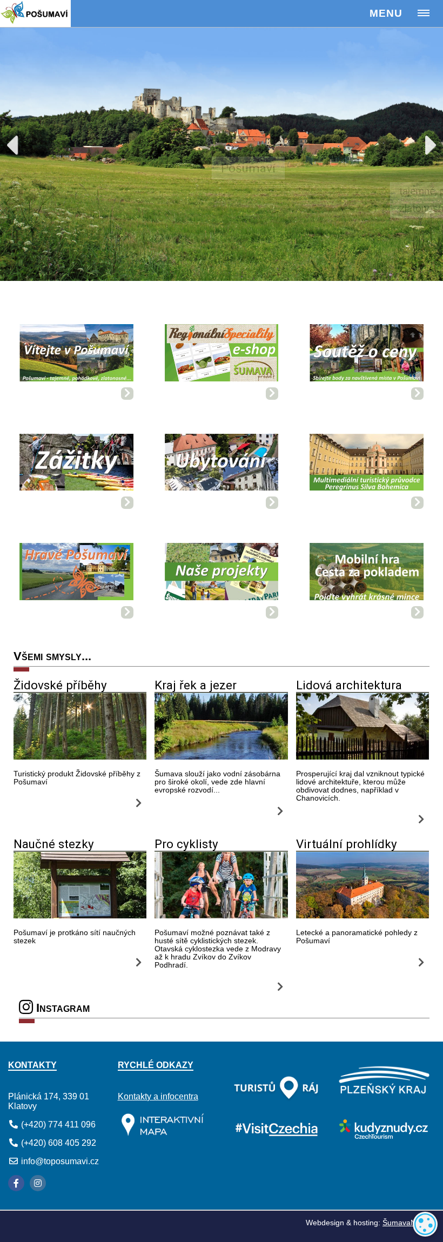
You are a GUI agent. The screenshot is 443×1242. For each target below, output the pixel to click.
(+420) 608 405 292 (58, 1142)
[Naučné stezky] (80, 915)
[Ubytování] (221, 465)
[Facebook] (16, 1183)
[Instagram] (38, 1183)
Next (421, 143)
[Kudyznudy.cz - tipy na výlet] (382, 1135)
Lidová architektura (349, 685)
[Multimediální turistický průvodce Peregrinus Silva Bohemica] (366, 465)
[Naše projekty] (221, 575)
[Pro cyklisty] (221, 915)
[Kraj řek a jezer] (221, 756)
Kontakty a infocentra (158, 1096)
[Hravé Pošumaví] (76, 575)
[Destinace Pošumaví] (49, 13)
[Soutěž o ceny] (366, 356)
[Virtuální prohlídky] (362, 915)
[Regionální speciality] (221, 356)
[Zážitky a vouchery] (76, 465)
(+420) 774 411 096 (58, 1124)
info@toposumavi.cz (60, 1161)
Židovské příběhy (60, 685)
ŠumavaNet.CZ (408, 1222)
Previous (21, 143)
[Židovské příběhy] (80, 756)
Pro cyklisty (186, 844)
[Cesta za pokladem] (366, 575)
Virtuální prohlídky (346, 844)
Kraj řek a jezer (196, 685)
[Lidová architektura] (362, 756)
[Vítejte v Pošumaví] (76, 356)
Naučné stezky (54, 844)
